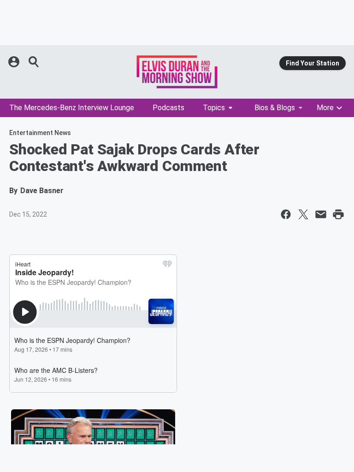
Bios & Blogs (274, 107)
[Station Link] (177, 71)
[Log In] (14, 61)
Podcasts (168, 107)
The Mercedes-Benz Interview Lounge (71, 107)
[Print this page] (338, 214)
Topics (214, 107)
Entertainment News (40, 132)
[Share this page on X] (303, 214)
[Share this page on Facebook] (285, 214)
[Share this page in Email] (320, 214)
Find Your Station (312, 63)
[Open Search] (34, 61)
